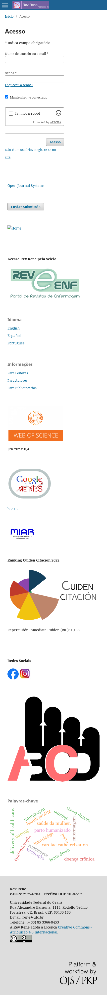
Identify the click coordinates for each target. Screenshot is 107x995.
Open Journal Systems (25, 185)
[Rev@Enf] (44, 299)
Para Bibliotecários (22, 388)
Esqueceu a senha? (19, 85)
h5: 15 (13, 508)
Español (14, 335)
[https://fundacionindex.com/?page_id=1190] (53, 620)
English (13, 328)
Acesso (55, 142)
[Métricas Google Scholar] (29, 499)
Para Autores (17, 380)
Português (15, 343)
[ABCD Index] (53, 780)
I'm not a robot (27, 113)
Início (9, 16)
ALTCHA (55, 122)
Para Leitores (17, 373)
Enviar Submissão (26, 206)
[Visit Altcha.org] (58, 114)
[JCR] (35, 439)
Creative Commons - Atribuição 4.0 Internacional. (51, 929)
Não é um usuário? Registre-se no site (30, 153)
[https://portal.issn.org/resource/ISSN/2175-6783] (14, 228)
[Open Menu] (5, 5)
